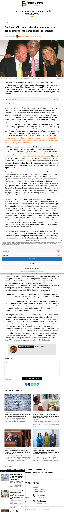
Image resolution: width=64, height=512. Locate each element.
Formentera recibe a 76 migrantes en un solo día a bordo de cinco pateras (17, 415)
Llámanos (41, 495)
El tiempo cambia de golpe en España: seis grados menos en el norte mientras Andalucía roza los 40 (46, 416)
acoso (8, 470)
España (6, 23)
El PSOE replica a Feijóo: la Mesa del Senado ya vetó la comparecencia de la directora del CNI (17, 452)
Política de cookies (24, 271)
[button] (61, 241)
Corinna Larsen (26, 470)
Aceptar (32, 259)
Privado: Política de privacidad (33, 271)
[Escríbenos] (34, 501)
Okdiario (29, 161)
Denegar (32, 263)
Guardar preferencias (32, 268)
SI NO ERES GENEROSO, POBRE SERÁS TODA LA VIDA (32, 12)
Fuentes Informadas (27, 509)
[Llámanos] (34, 495)
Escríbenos (41, 501)
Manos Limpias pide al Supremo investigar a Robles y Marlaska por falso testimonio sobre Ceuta (46, 452)
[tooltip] (26, 384)
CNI (15, 470)
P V (32, 16)
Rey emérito (41, 470)
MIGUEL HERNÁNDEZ (24, 36)
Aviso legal (41, 271)
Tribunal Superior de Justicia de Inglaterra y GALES (29, 472)
